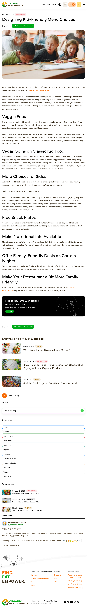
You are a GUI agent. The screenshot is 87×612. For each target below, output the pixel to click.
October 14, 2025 (18, 499)
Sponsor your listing (75, 587)
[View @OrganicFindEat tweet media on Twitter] (80, 540)
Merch (54, 4)
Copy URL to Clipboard (25, 26)
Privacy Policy (35, 601)
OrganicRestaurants (17, 522)
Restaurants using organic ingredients (75, 576)
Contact (33, 585)
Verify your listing (75, 584)
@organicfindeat (15, 525)
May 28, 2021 (7, 14)
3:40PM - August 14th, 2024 (13, 545)
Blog (56, 578)
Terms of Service (50, 601)
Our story (34, 575)
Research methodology (39, 578)
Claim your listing (75, 580)
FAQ (48, 4)
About (43, 4)
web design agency (39, 603)
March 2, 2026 (28, 346)
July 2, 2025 (27, 379)
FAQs (56, 582)
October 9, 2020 (18, 491)
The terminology (36, 582)
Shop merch (58, 575)
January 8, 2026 (29, 361)
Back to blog (13, 395)
